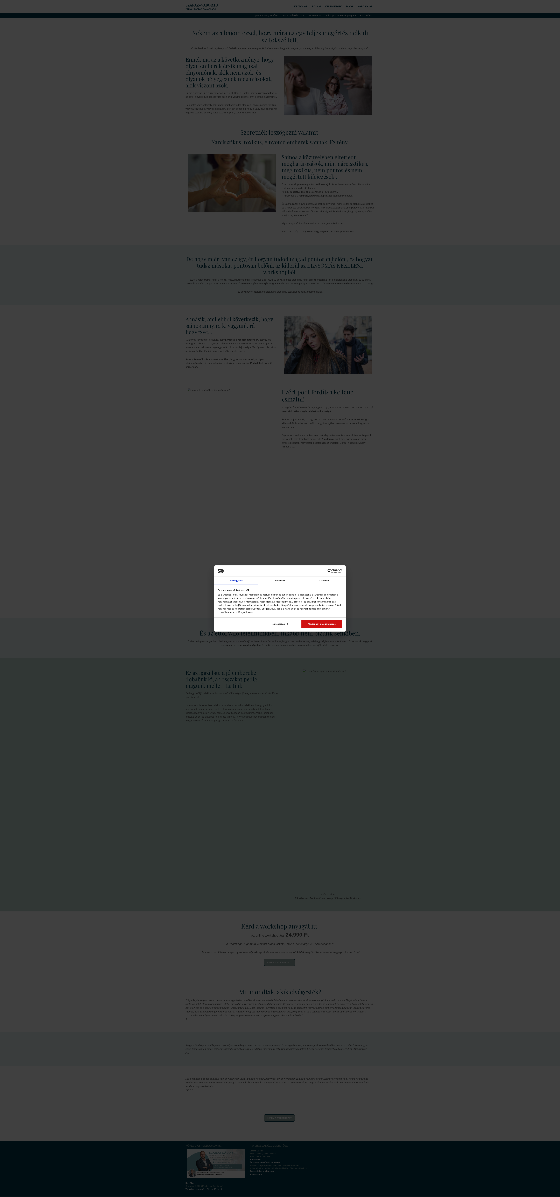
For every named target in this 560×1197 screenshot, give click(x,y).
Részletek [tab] (280, 580)
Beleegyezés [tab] (236, 580)
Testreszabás (278, 624)
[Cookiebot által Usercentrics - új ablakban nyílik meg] (329, 571)
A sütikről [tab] (324, 580)
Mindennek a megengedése (322, 624)
